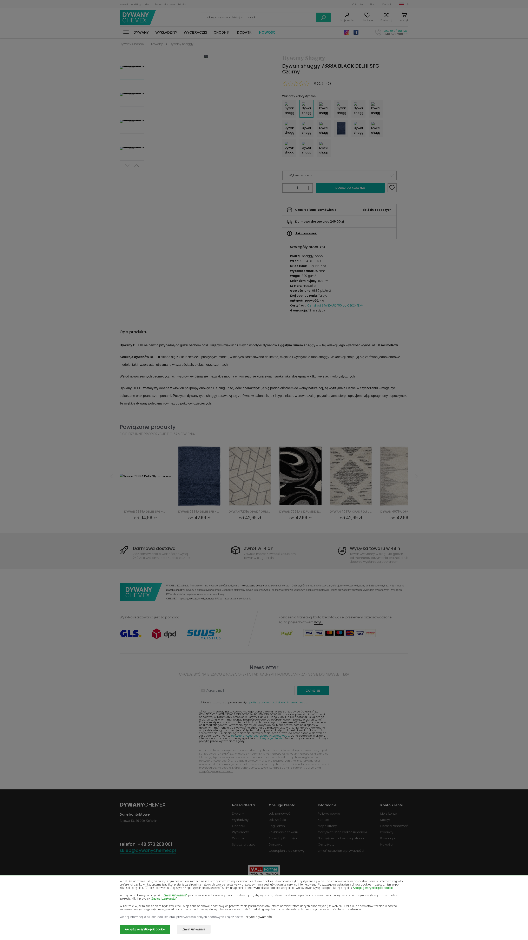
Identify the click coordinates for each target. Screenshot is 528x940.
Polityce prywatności (258, 917)
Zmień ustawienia (193, 929)
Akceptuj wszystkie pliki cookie (145, 929)
